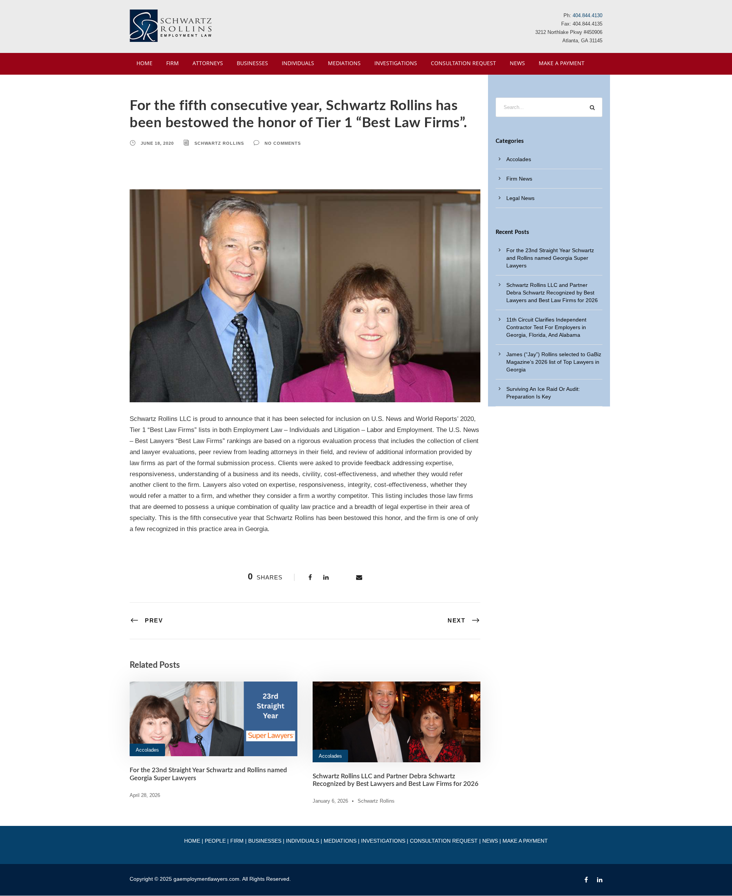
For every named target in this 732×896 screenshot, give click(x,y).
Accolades (147, 750)
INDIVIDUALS (298, 63)
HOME (144, 63)
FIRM (172, 63)
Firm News (519, 179)
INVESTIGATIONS (395, 63)
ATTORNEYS (208, 63)
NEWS (517, 63)
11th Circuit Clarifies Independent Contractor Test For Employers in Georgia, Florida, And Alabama (546, 327)
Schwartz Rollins (219, 143)
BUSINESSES (252, 63)
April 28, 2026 (145, 795)
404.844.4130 (587, 15)
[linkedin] (599, 880)
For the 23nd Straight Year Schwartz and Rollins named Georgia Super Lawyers (550, 258)
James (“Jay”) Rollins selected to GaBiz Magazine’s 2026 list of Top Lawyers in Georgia (553, 362)
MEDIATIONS (344, 63)
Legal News (520, 198)
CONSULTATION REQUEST (463, 63)
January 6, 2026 (330, 801)
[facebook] (586, 880)
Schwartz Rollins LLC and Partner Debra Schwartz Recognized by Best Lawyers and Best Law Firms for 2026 (552, 292)
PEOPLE (215, 841)
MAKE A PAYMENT (561, 63)
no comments (283, 143)
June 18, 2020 (157, 143)
